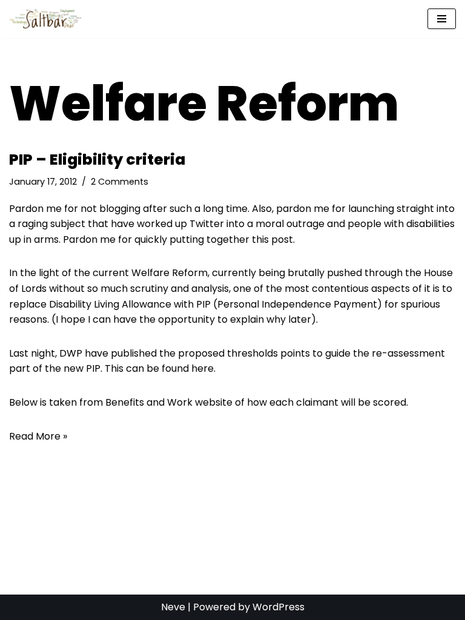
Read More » (38, 436)
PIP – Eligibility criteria (97, 159)
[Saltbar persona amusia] (48, 19)
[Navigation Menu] (441, 18)
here (202, 368)
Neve (173, 607)
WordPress (278, 607)
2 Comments (119, 182)
